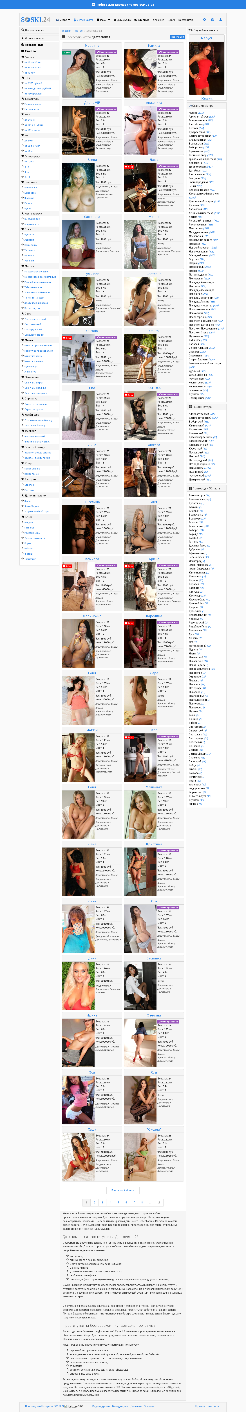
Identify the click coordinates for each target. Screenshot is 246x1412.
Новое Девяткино (202, 668)
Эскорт (28, 501)
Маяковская (163, 251)
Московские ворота (203, 239)
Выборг (196, 530)
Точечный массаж (34, 297)
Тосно (195, 780)
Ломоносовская (201, 224)
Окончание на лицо (35, 387)
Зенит (195, 186)
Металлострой (200, 645)
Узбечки (29, 260)
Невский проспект (203, 247)
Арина (154, 559)
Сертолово (198, 734)
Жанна (154, 216)
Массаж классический (36, 271)
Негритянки (30, 245)
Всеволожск (199, 526)
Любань (195, 638)
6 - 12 (27, 177)
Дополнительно (35, 495)
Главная (66, 30)
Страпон (29, 484)
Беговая (196, 128)
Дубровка (196, 549)
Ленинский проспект (204, 213)
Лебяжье (196, 618)
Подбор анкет (34, 30)
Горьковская (199, 151)
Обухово (197, 259)
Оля (154, 901)
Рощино (195, 719)
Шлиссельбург (200, 796)
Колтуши (196, 591)
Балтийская (199, 124)
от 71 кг (28, 151)
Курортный (198, 448)
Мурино (195, 649)
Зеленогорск (199, 557)
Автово (161, 198)
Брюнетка (30, 192)
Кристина (154, 844)
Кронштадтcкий (201, 444)
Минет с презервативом (38, 345)
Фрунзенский (200, 475)
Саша (92, 1129)
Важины (195, 507)
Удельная (109, 1049)
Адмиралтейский (202, 413)
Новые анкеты (34, 38)
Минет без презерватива (38, 350)
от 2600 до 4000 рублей (37, 88)
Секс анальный (32, 324)
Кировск (196, 584)
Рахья (194, 715)
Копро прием (31, 473)
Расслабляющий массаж (37, 282)
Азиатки (29, 239)
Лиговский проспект (204, 220)
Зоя (92, 1072)
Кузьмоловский (200, 614)
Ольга (154, 330)
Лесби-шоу (32, 414)
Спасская (114, 251)
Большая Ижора (200, 499)
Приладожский (199, 699)
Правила (200, 1406)
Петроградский (201, 460)
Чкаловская (198, 390)
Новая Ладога (198, 665)
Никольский (198, 657)
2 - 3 (26, 166)
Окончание (32, 377)
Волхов (196, 522)
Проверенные (34, 44)
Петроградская (201, 274)
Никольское (198, 661)
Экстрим (30, 479)
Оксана (92, 330)
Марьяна (92, 45)
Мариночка (92, 616)
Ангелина (92, 502)
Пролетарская (200, 317)
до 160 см (29, 119)
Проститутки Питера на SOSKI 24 (44, 1406)
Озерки (196, 263)
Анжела (154, 444)
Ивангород (197, 561)
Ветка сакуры (32, 308)
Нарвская (197, 243)
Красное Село (199, 599)
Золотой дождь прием (37, 457)
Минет (29, 340)
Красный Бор (198, 603)
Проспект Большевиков (206, 320)
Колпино (196, 587)
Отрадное (197, 676)
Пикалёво (197, 692)
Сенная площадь (202, 347)
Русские (29, 234)
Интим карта (85, 20)
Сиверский (197, 742)
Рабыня (28, 548)
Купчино (197, 205)
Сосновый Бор (200, 753)
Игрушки (29, 490)
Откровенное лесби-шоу (38, 420)
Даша (154, 159)
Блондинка (30, 187)
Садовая (197, 344)
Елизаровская (200, 174)
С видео (30, 51)
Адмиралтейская (104, 84)
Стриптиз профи (33, 409)
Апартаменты (31, 224)
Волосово (197, 518)
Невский (197, 456)
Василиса (154, 958)
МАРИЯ (92, 730)
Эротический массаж (36, 302)
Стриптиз (31, 398)
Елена (92, 159)
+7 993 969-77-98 (141, 5)
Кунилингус (30, 366)
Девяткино (100, 939)
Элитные (143, 20)
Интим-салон (31, 109)
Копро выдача (32, 468)
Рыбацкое (198, 340)
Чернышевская (200, 386)
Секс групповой (33, 329)
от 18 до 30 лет (32, 62)
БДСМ (171, 20)
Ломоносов (198, 630)
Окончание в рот (33, 382)
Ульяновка (197, 784)
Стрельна (197, 757)
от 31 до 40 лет (32, 67)
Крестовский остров (204, 201)
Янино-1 (195, 803)
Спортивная (199, 355)
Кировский (198, 429)
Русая (27, 208)
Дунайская (198, 170)
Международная (201, 232)
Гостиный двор (165, 91)
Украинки (29, 250)
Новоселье (197, 672)
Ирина (92, 1015)
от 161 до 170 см (33, 124)
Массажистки (186, 20)
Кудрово (196, 607)
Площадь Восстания (204, 297)
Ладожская (198, 209)
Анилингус (30, 371)
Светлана (154, 273)
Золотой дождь (35, 447)
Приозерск (197, 707)
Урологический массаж (37, 292)
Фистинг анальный (34, 436)
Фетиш (28, 553)
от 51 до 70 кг (32, 145)
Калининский (200, 425)
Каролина (154, 616)
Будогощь (196, 503)
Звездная (197, 178)
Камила (154, 45)
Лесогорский (198, 622)
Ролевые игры (32, 532)
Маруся (207, 38)
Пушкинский (198, 471)
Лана (92, 844)
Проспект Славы (201, 332)
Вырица (196, 534)
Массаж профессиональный (40, 276)
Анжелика (154, 102)
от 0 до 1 (29, 161)
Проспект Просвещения (206, 328)
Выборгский (199, 421)
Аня (154, 502)
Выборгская (199, 147)
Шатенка (29, 198)
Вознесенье (198, 514)
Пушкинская (101, 197)
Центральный (200, 479)
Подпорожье (198, 695)
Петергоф (197, 688)
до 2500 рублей (33, 83)
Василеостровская (203, 135)
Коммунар (197, 595)
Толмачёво (197, 776)
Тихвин (195, 769)
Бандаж (28, 522)
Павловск (197, 684)
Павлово (196, 680)
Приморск (196, 703)
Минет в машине (33, 361)
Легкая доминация (34, 538)
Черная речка (200, 382)
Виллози (196, 510)
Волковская (101, 91)
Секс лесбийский (34, 334)
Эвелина (154, 1015)
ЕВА (92, 387)
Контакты (213, 1406)
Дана (92, 958)
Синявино (196, 746)
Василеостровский (203, 417)
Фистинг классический (37, 441)
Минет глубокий (33, 356)
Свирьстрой (198, 730)
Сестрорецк (198, 738)
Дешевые (158, 20)
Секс (28, 313)
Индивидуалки (122, 20)
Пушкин (196, 711)
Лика (92, 444)
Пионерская (199, 278)
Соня (92, 673)
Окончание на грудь (35, 393)
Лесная (196, 216)
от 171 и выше (32, 130)
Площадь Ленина (202, 301)
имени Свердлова (201, 568)
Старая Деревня (202, 359)
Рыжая (28, 203)
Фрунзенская (199, 378)
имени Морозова (200, 564)
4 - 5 (26, 171)
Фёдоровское (199, 788)
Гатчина (196, 541)
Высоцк (195, 537)
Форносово (197, 792)
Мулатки (29, 255)
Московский (199, 452)
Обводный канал (201, 255)
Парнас (196, 270)
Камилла (92, 559)
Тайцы (194, 765)
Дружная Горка (199, 545)
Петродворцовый (202, 464)
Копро (29, 463)
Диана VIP (92, 102)
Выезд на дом (32, 218)
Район (104, 20)
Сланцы (196, 749)
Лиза (92, 901)
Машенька (154, 787)
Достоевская (102, 190)
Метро (63, 20)
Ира (154, 730)
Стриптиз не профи (35, 404)
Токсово (195, 773)
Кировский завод (202, 189)
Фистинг (30, 431)
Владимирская (103, 87)
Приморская (199, 313)
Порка (27, 543)
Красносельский (201, 440)
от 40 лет (29, 72)
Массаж (29, 266)
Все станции (177, 36)
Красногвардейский (203, 437)
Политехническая (202, 309)
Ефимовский (198, 553)
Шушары (197, 394)
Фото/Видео (31, 506)
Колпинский (198, 433)
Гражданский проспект (107, 936)
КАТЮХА (154, 387)
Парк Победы (200, 266)
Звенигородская (103, 194)
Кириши (196, 580)
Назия (194, 653)
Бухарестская (200, 132)
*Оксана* (154, 1129)
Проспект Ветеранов (204, 324)
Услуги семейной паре (36, 511)
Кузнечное (197, 611)
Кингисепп (197, 576)
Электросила (200, 398)
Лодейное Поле (200, 626)
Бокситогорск (199, 495)
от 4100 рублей (33, 93)
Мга (193, 641)
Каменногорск (199, 572)
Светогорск (197, 726)
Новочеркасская (201, 251)
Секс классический (35, 319)
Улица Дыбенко (201, 374)
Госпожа (29, 527)
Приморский (200, 467)
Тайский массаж (33, 287)
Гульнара (92, 273)
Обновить (207, 98)
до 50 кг (28, 140)
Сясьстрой (197, 761)
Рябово (195, 722)
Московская (199, 236)
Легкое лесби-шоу (34, 425)
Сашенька (92, 216)
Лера (154, 673)
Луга (194, 634)
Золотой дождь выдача (37, 452)
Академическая (165, 205)
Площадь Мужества (204, 305)
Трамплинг (30, 559)
